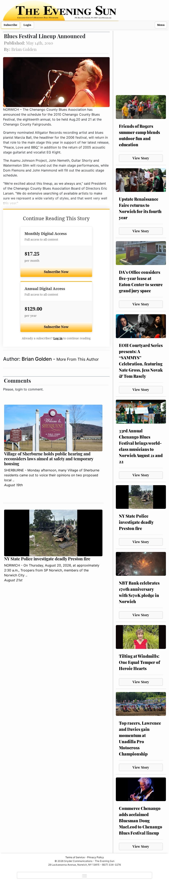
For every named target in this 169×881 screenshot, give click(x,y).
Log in (57, 338)
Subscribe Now (56, 272)
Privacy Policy (95, 857)
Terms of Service (75, 857)
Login (27, 24)
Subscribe (10, 24)
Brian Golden (37, 359)
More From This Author (77, 359)
